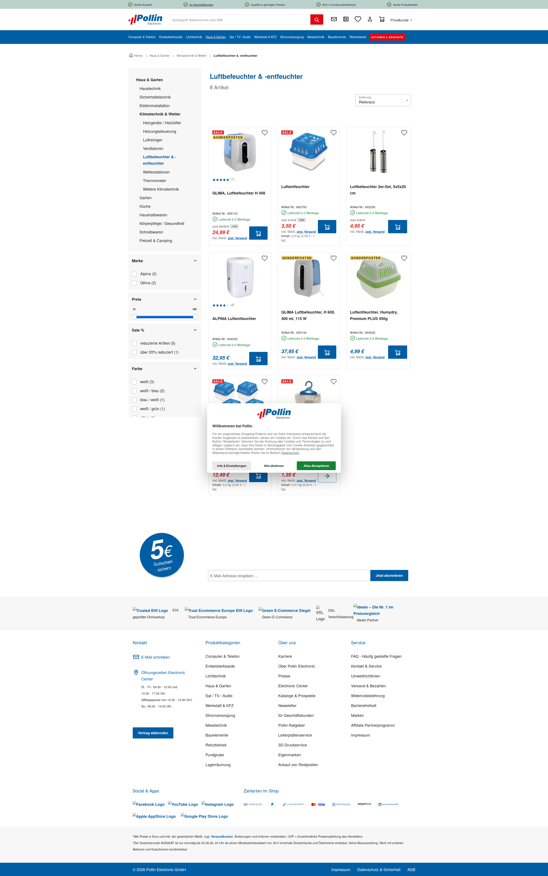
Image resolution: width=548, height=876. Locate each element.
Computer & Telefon (223, 656)
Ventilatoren (153, 148)
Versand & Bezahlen (368, 685)
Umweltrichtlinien (365, 676)
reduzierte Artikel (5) (157, 343)
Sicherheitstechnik (155, 97)
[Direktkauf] (345, 19)
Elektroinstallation (155, 105)
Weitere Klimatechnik (161, 189)
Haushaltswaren (153, 214)
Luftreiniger (152, 139)
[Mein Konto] (369, 19)
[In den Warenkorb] (258, 233)
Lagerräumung (218, 764)
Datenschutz (235, 585)
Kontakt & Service (366, 666)
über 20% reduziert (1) (159, 352)
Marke (137, 260)
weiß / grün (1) (152, 408)
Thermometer (154, 180)
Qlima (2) (148, 282)
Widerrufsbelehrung (368, 695)
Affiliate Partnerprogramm (373, 725)
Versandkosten (222, 836)
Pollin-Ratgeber (291, 725)
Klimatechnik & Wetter (160, 114)
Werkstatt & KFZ (220, 705)
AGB (411, 869)
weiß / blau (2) (152, 390)
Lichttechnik (216, 676)
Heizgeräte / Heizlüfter (162, 122)
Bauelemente (217, 735)
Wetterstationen (156, 172)
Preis (136, 299)
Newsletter (287, 705)
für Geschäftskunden (296, 715)
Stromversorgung (220, 715)
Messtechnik (216, 725)
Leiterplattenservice (295, 735)
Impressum (360, 735)
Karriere (285, 656)
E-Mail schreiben (155, 657)
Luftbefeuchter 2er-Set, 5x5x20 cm (378, 190)
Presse (284, 676)
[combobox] (240, 19)
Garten (146, 197)
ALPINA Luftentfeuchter (234, 318)
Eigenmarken (289, 754)
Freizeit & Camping (156, 240)
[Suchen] (316, 19)
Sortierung (365, 97)
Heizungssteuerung (159, 131)
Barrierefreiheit (363, 705)
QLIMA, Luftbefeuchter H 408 (238, 193)
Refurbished (216, 744)
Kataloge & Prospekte (297, 695)
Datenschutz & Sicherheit (379, 869)
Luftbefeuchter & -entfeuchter (159, 160)
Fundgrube (215, 754)
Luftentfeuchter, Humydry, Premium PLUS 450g (374, 315)
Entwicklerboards (220, 666)
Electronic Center (293, 685)
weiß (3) (147, 381)
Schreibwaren (151, 232)
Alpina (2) (148, 273)
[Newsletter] (334, 19)
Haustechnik (150, 88)
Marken (357, 715)
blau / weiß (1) (152, 399)
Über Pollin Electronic (296, 666)
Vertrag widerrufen (153, 732)
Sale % (138, 330)
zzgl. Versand (237, 238)
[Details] (327, 475)
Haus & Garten (149, 79)
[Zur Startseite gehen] (145, 19)
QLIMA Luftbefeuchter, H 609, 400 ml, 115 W (308, 315)
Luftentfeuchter (295, 186)
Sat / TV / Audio (219, 695)
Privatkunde (400, 20)
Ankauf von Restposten (298, 764)
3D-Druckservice (292, 744)
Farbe (137, 368)
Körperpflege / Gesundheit (162, 223)
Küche (145, 206)
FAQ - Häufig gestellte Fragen (376, 656)
